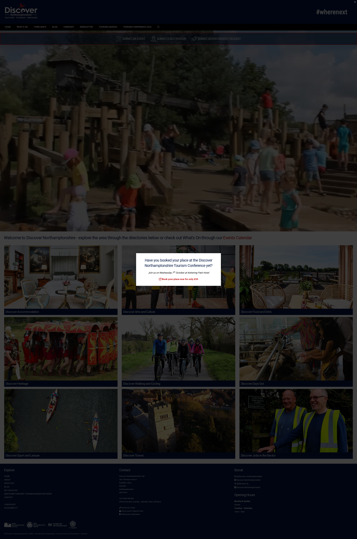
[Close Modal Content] (355, 2)
